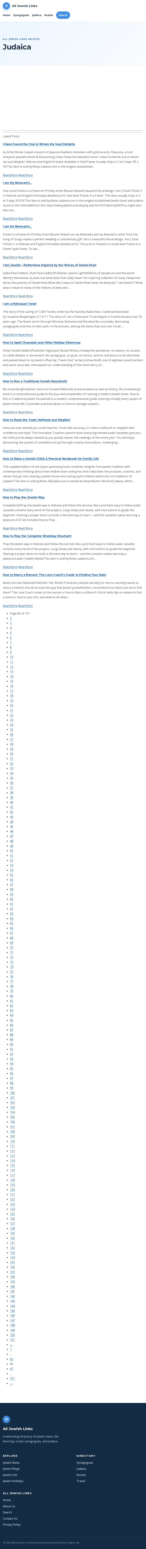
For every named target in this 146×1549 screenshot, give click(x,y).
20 (11, 705)
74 (11, 967)
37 (11, 788)
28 (11, 744)
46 (11, 831)
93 (11, 1059)
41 (11, 807)
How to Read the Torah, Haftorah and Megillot (36, 420)
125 (12, 1214)
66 (11, 928)
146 (12, 1315)
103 (12, 1107)
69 (11, 943)
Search (63, 15)
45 (11, 826)
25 (11, 729)
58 (11, 889)
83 (11, 1010)
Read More (10, 175)
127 (12, 1223)
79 (11, 991)
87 (11, 1030)
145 (12, 1311)
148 (12, 1325)
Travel (81, 1481)
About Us (9, 1506)
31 (11, 759)
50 (11, 851)
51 (11, 855)
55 (11, 875)
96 (11, 1073)
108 (12, 1131)
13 (11, 671)
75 (11, 972)
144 (12, 1306)
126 (12, 1219)
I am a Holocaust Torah (19, 303)
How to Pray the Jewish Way (24, 497)
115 (12, 1165)
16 (11, 686)
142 (12, 1296)
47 (11, 836)
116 (12, 1170)
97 (11, 1078)
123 (12, 1204)
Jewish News (11, 1463)
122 (12, 1199)
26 (11, 734)
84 (11, 1015)
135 (12, 1262)
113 (12, 1156)
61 (11, 904)
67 (11, 933)
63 (11, 913)
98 (11, 1083)
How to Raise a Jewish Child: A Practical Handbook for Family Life (51, 458)
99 (11, 1088)
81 (11, 1001)
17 (11, 691)
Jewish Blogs (11, 1469)
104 (12, 1112)
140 (12, 1286)
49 (11, 846)
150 (12, 1335)
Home (6, 15)
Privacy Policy (12, 1525)
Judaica (36, 15)
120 (12, 1190)
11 (11, 662)
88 (11, 1035)
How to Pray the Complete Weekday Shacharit (37, 536)
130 (12, 1238)
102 (12, 1102)
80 (11, 996)
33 (11, 768)
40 (11, 802)
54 (11, 870)
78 (11, 986)
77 (11, 981)
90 (11, 1044)
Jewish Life (10, 1475)
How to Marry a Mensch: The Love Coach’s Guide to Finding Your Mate (54, 575)
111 (12, 1146)
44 (11, 822)
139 (12, 1282)
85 (11, 1020)
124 (12, 1209)
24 (11, 725)
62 (11, 909)
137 (12, 1272)
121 (12, 1194)
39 (11, 797)
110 (12, 1141)
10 (11, 657)
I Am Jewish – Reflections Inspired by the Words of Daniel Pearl (49, 265)
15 (11, 681)
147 (12, 1320)
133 (12, 1253)
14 (11, 676)
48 (11, 841)
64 (11, 918)
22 (11, 715)
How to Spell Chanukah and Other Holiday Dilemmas (41, 342)
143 (12, 1301)
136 (12, 1267)
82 (11, 1006)
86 (11, 1025)
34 (11, 773)
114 (12, 1161)
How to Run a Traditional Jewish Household (35, 381)
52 (11, 860)
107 (12, 1127)
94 (11, 1064)
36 (11, 783)
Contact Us (10, 1519)
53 (11, 865)
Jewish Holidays (13, 1481)
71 (11, 952)
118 (12, 1180)
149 (12, 1330)
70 (11, 947)
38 (11, 793)
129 (12, 1233)
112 (12, 1151)
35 (11, 778)
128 (12, 1228)
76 (11, 977)
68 (11, 938)
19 (11, 700)
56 (11, 880)
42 (11, 812)
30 (11, 754)
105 (12, 1117)
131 (12, 1243)
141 (12, 1291)
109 (12, 1136)
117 (12, 1175)
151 (12, 1340)
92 (11, 1054)
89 (11, 1039)
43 (11, 817)
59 (11, 894)
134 (12, 1257)
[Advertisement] (73, 104)
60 (11, 899)
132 (12, 1248)
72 (11, 957)
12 (11, 667)
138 (12, 1277)
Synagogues (21, 15)
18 (11, 696)
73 (11, 962)
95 (11, 1068)
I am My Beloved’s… (17, 183)
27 (11, 739)
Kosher (48, 15)
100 (12, 1093)
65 (11, 923)
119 (12, 1185)
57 (11, 884)
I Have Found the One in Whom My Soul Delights (39, 144)
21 (11, 710)
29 (11, 749)
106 (12, 1122)
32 (11, 764)
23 (11, 720)
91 (11, 1049)
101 (12, 1098)
